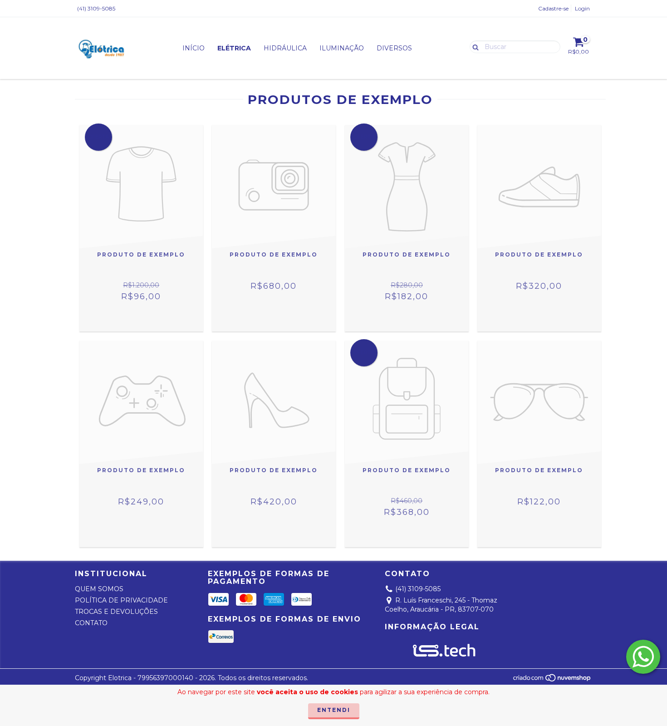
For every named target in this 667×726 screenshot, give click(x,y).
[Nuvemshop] (552, 680)
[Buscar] (473, 46)
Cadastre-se (553, 8)
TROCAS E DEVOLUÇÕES (116, 611)
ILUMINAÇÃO (341, 48)
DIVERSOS (394, 48)
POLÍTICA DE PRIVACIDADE (121, 600)
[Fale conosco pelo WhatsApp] (643, 657)
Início (193, 48)
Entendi (333, 709)
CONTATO (91, 623)
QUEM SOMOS (99, 589)
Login (582, 8)
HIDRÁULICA (285, 48)
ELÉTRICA (234, 48)
